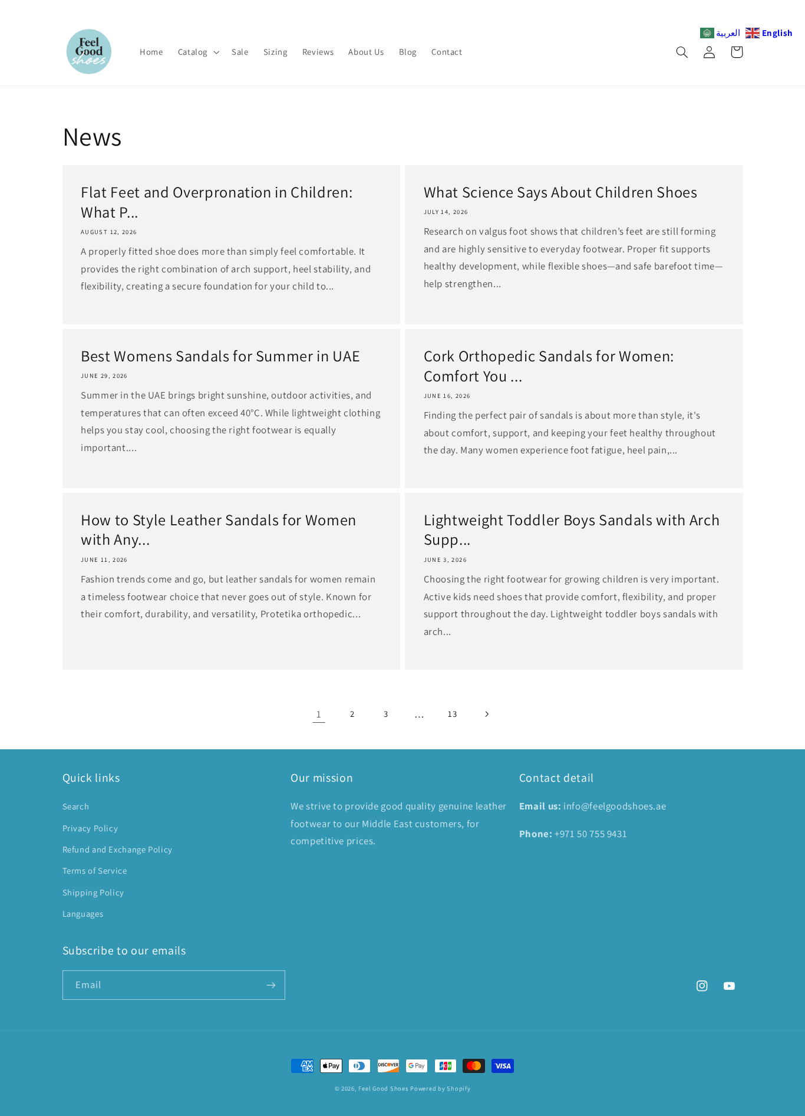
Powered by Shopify (440, 1088)
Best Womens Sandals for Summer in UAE (220, 356)
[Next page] (486, 713)
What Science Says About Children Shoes (561, 192)
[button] (197, 52)
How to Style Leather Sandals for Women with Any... (219, 530)
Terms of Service (94, 870)
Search (76, 806)
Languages (83, 913)
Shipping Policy (93, 892)
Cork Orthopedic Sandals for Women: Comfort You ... (549, 366)
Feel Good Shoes (383, 1088)
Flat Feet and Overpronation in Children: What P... (216, 202)
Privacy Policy (90, 828)
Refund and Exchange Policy (117, 849)
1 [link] (319, 713)
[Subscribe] (270, 984)
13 (452, 713)
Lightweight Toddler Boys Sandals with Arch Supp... (572, 530)
